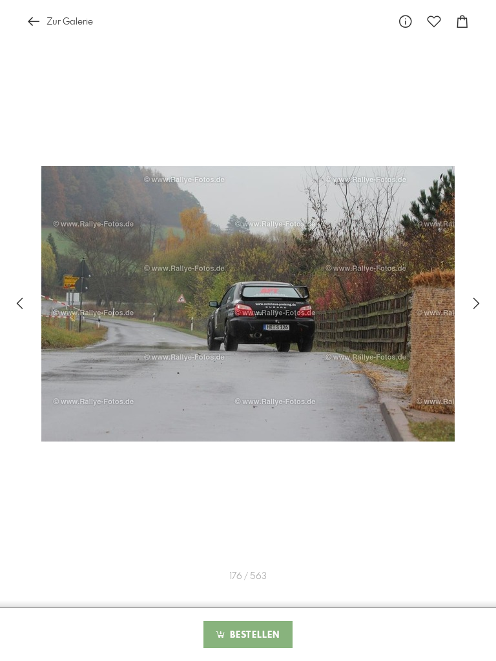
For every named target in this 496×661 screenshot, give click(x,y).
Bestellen (253, 635)
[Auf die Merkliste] (434, 21)
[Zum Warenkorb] (462, 21)
